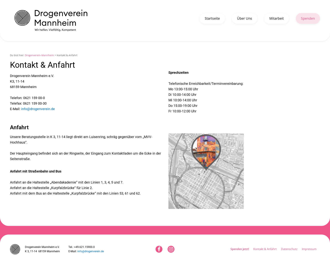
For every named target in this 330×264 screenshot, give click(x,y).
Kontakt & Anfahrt (265, 249)
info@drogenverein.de (38, 109)
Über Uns (244, 18)
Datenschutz (289, 249)
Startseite (212, 18)
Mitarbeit (276, 18)
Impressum (309, 249)
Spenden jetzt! (239, 249)
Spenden (308, 18)
